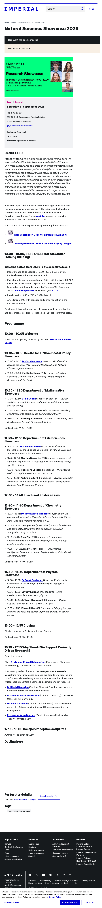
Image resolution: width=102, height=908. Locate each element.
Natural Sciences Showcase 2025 (31, 22)
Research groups (60, 853)
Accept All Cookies (70, 902)
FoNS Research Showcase (19, 811)
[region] (51, 898)
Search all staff (59, 856)
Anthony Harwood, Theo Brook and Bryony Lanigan (42, 243)
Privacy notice (88, 880)
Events (13, 22)
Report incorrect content (56, 883)
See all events (46, 796)
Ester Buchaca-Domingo (25, 799)
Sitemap (32, 880)
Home (7, 22)
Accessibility (45, 880)
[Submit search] (82, 9)
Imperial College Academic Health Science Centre (84, 846)
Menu (91, 9)
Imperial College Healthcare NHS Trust (86, 859)
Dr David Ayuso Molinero (35, 513)
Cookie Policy (55, 897)
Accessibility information (21, 125)
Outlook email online (13, 859)
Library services (12, 856)
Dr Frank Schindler (32, 580)
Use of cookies (35, 883)
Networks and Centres (62, 849)
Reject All (90, 902)
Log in (74, 883)
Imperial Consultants (85, 864)
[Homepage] (24, 8)
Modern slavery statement (66, 880)
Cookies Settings (11, 902)
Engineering (33, 844)
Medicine (32, 847)
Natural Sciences (36, 850)
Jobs (7, 853)
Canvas (8, 844)
